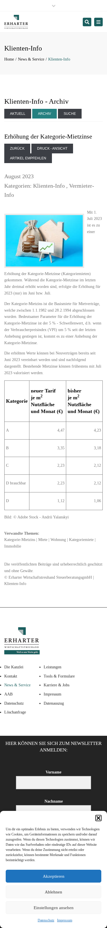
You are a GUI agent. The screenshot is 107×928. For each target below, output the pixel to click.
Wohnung (58, 540)
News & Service (31, 59)
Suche (70, 114)
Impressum (64, 920)
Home (9, 59)
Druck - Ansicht (52, 149)
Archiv (44, 114)
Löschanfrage (15, 712)
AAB (8, 694)
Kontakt (10, 676)
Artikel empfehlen (28, 158)
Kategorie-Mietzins (19, 540)
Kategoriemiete (81, 540)
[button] (98, 818)
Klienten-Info (49, 186)
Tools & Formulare (59, 676)
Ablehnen (53, 892)
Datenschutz (46, 920)
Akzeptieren (53, 876)
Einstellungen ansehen (54, 907)
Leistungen (52, 667)
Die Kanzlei (13, 667)
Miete (42, 540)
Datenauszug (54, 703)
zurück (17, 149)
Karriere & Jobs (56, 685)
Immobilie (12, 546)
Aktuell (17, 114)
